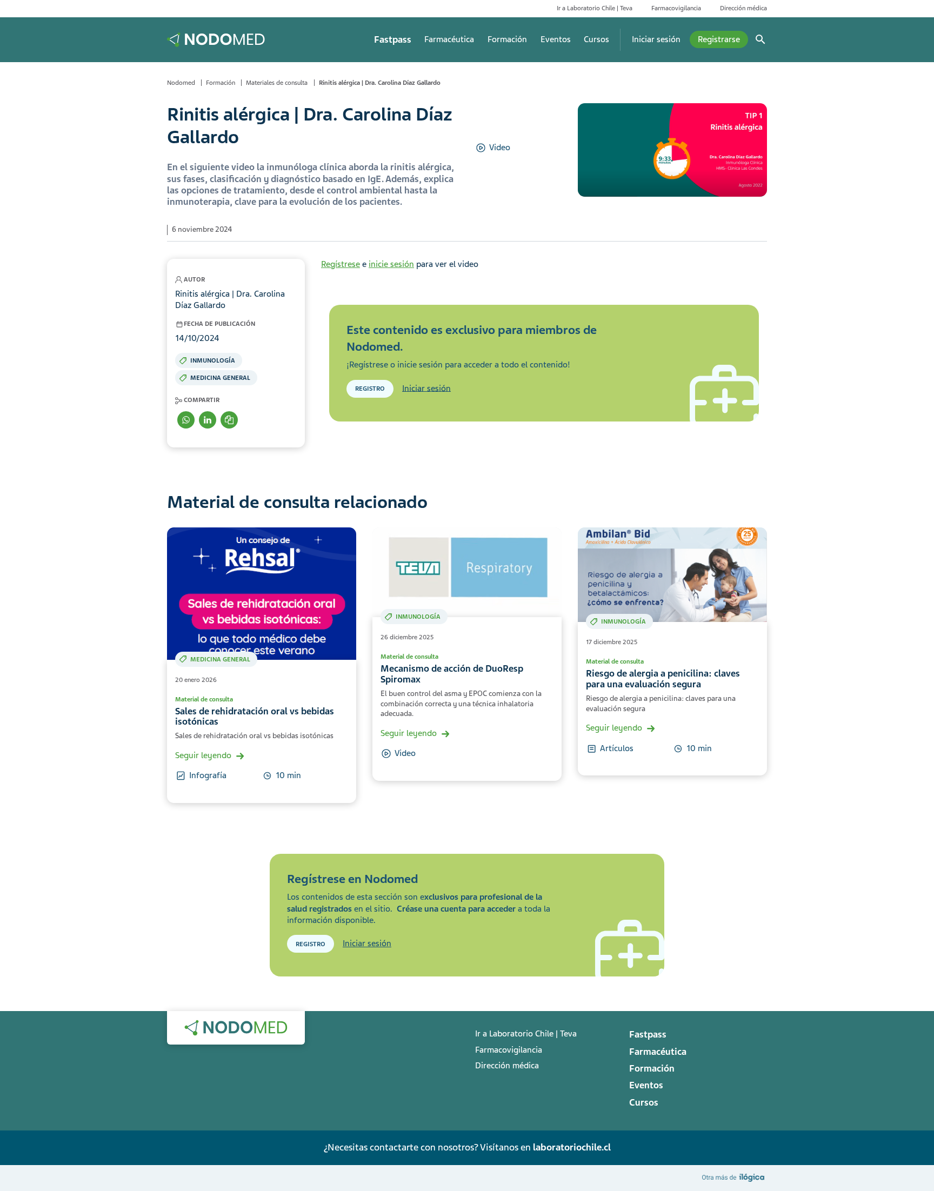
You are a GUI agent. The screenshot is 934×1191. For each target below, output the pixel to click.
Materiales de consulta (277, 82)
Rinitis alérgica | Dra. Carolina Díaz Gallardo (380, 82)
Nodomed (181, 82)
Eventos (556, 39)
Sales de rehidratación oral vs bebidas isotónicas (254, 716)
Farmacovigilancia (676, 8)
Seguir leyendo (203, 755)
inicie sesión (391, 264)
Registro (370, 388)
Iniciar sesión (656, 39)
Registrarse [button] (719, 39)
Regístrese (340, 264)
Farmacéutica (449, 39)
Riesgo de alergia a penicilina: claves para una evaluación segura (663, 679)
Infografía (207, 775)
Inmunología (212, 360)
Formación (507, 39)
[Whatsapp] (186, 420)
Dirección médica (743, 8)
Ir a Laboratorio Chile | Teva (594, 8)
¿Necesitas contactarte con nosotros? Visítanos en (467, 1147)
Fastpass (392, 39)
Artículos (616, 748)
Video (499, 147)
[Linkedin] (207, 420)
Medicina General (220, 378)
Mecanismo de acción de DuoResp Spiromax (452, 674)
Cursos (596, 39)
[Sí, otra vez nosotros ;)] (734, 1177)
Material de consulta (204, 699)
